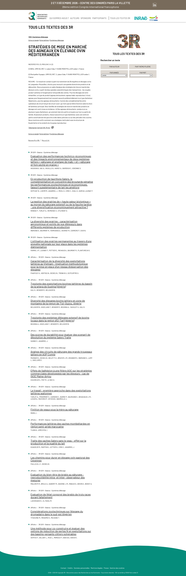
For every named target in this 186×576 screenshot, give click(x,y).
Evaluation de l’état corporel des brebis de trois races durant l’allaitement (61, 496)
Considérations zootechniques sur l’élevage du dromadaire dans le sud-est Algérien (57, 513)
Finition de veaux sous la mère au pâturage (54, 409)
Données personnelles (82, 568)
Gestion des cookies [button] (117, 568)
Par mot (143, 73)
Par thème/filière (143, 67)
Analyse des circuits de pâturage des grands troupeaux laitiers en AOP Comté (61, 353)
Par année (114, 73)
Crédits (70, 568)
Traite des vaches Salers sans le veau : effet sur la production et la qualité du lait (58, 442)
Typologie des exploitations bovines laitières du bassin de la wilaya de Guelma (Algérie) (61, 285)
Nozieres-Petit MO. (34, 140)
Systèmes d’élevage (57, 40)
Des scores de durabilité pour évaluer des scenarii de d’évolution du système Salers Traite (60, 336)
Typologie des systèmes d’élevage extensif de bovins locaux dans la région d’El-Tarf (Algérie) (60, 319)
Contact (63, 568)
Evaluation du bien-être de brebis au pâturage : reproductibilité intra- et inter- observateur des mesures (58, 477)
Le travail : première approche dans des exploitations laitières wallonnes (61, 392)
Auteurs (74, 18)
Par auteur (114, 67)
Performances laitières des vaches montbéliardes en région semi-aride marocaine (60, 425)
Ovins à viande (33, 40)
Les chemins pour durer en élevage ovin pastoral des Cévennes (60, 459)
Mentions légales (97, 568)
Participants (99, 18)
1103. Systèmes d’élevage (38, 37)
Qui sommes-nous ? (59, 18)
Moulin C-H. (45, 140)
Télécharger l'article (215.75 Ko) (39, 128)
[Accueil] (37, 16)
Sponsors (86, 18)
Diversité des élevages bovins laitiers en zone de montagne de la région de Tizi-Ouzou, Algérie (58, 302)
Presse (106, 568)
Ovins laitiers (44, 40)
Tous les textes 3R (120, 18)
